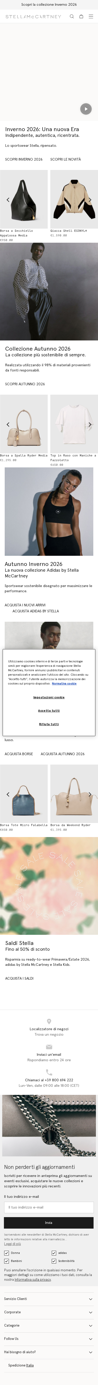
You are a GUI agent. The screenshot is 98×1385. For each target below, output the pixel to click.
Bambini (16, 1261)
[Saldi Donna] (49, 886)
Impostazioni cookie (49, 697)
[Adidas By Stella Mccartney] (49, 511)
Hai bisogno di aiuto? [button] (20, 1352)
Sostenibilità (66, 1261)
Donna (15, 1253)
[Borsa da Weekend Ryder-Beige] (35, 794)
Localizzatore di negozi (49, 1029)
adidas (62, 1253)
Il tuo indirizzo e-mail (21, 1197)
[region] (48, 692)
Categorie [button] (11, 1325)
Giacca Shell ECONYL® (29, 230)
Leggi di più (12, 1244)
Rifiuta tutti (49, 724)
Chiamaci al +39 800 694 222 (49, 1080)
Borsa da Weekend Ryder (31, 825)
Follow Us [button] (11, 1339)
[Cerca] (72, 16)
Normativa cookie (64, 683)
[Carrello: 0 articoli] (81, 16)
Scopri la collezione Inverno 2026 (49, 5)
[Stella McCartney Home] (33, 16)
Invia (48, 1223)
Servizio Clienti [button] (15, 1299)
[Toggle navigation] (91, 16)
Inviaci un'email (49, 1055)
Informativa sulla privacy (33, 1280)
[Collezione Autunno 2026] (49, 291)
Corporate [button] (12, 1312)
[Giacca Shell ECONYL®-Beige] (35, 199)
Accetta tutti (49, 710)
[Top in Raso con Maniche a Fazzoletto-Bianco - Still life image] (35, 424)
